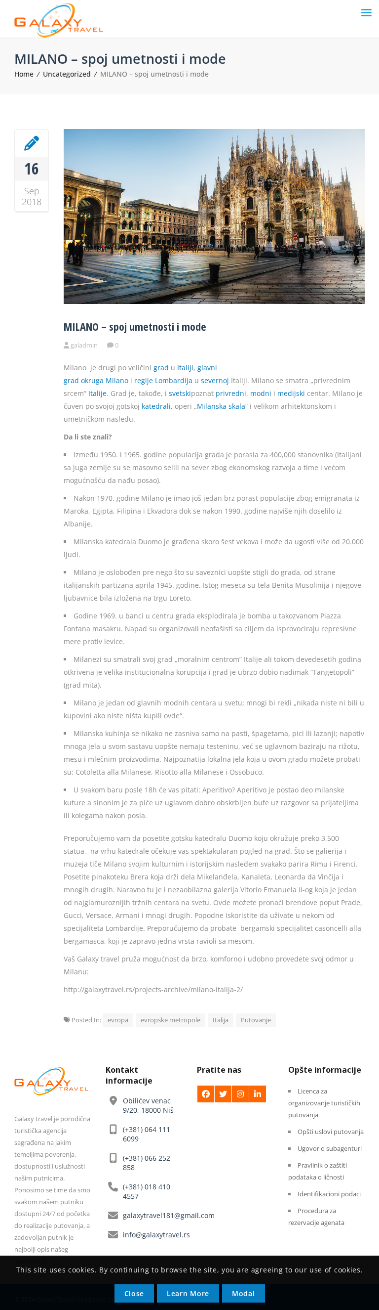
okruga (92, 380)
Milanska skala (221, 406)
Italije (97, 393)
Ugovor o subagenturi (330, 1148)
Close (134, 1293)
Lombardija (173, 380)
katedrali (156, 406)
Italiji (185, 367)
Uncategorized (67, 74)
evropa (118, 1019)
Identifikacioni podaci (329, 1193)
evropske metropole (170, 1019)
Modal (243, 1293)
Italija (220, 1019)
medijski (291, 393)
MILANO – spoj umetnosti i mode (135, 326)
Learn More (188, 1293)
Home (24, 74)
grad (161, 367)
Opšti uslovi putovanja (331, 1131)
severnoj (215, 380)
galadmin (84, 345)
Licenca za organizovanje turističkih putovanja (324, 1103)
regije (143, 380)
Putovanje (256, 1019)
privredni (231, 393)
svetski (180, 393)
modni (260, 393)
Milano (117, 380)
